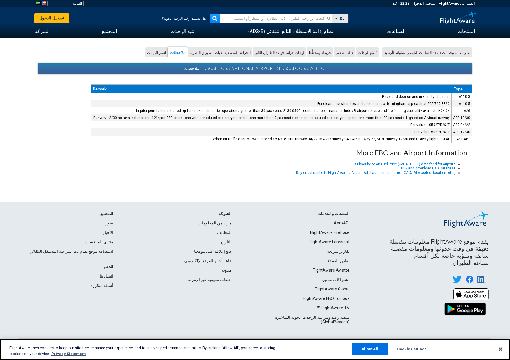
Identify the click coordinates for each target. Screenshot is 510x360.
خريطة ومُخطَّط (319, 52)
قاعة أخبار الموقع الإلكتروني (207, 260)
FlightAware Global (332, 289)
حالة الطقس (344, 52)
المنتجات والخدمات (333, 213)
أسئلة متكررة (101, 285)
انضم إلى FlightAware (457, 3)
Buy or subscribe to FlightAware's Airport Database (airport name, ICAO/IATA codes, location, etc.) (375, 173)
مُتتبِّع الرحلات (367, 52)
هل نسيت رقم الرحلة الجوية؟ (184, 18)
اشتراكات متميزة (335, 279)
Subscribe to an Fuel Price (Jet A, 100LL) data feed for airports (405, 164)
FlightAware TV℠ (333, 307)
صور (109, 223)
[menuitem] (466, 31)
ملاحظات (178, 52)
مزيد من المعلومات (214, 223)
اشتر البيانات (156, 52)
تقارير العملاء (338, 260)
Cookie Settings (411, 349)
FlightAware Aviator (331, 270)
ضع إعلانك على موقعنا (212, 251)
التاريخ (226, 242)
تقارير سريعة (338, 251)
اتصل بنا (106, 276)
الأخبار (108, 232)
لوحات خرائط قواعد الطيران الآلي (279, 52)
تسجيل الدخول (424, 3)
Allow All (370, 349)
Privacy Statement (68, 353)
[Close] (500, 349)
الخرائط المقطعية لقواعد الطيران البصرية (220, 52)
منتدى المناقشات (99, 242)
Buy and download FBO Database (428, 168)
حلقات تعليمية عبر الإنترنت (208, 279)
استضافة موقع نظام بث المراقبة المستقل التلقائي (71, 251)
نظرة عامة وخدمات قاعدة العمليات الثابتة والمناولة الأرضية (427, 52)
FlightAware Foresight (329, 242)
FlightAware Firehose (329, 232)
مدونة (226, 270)
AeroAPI (341, 223)
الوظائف (224, 232)
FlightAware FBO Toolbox (326, 298)
